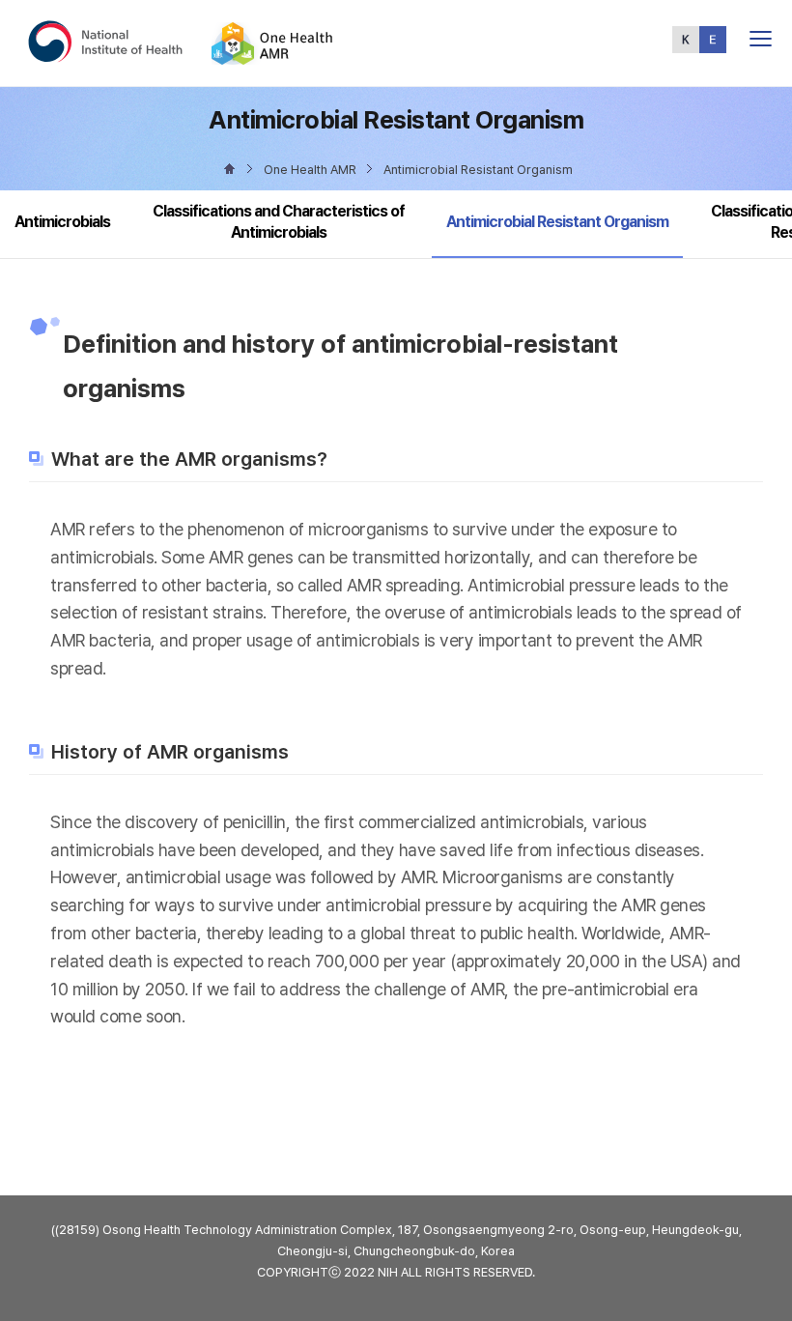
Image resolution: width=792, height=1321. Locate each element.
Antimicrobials (62, 222)
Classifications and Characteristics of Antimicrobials (279, 222)
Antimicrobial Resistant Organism (556, 221)
